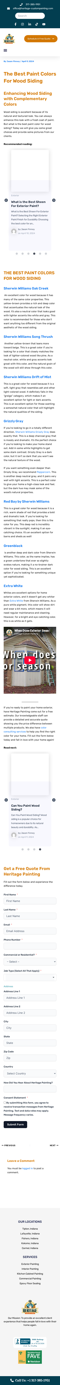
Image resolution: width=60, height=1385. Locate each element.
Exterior (15, 195)
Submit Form (15, 1124)
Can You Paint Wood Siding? (30, 774)
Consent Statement (15, 1097)
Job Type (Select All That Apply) (21, 970)
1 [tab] (16, 253)
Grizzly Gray (13, 421)
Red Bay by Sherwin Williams (27, 501)
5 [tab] (40, 253)
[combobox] (30, 977)
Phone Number (12, 939)
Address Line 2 (12, 1006)
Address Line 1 (12, 991)
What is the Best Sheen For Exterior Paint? (30, 171)
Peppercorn (43, 472)
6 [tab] (46, 253)
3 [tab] (28, 253)
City (6, 1021)
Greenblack (13, 546)
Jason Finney (28, 229)
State (7, 1036)
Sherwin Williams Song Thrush (28, 337)
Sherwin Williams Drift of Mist (27, 377)
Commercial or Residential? (19, 954)
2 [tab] (22, 253)
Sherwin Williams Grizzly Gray (32, 431)
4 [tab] (34, 253)
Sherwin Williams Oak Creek (26, 288)
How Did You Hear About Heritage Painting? (28, 1082)
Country (8, 1066)
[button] (5, 50)
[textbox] (30, 977)
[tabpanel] (30, 200)
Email (7, 924)
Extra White (13, 586)
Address (8, 986)
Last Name (10, 909)
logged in (27, 1168)
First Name (10, 894)
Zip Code (9, 1051)
